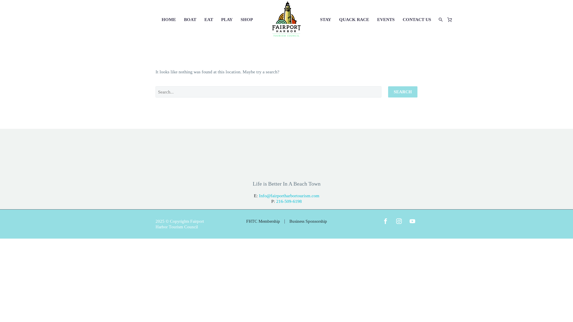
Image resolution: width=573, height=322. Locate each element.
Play (227, 19)
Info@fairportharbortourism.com (289, 195)
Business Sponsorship (308, 221)
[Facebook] (385, 224)
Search (403, 91)
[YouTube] (412, 224)
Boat (190, 19)
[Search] (440, 19)
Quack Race (354, 19)
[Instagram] (398, 224)
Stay (325, 19)
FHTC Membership (263, 221)
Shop (247, 19)
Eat (208, 19)
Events (386, 19)
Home (169, 19)
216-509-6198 (289, 201)
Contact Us (417, 19)
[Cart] (451, 19)
